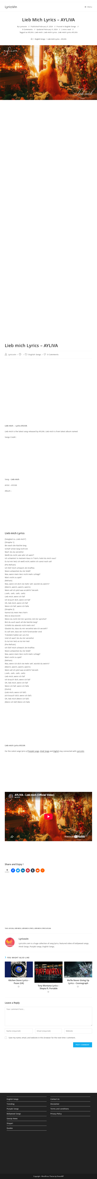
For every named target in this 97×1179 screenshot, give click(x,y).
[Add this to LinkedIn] (23, 870)
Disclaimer (54, 1104)
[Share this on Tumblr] (33, 870)
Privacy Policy (56, 1113)
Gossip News (12, 1118)
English (56, 751)
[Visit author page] (10, 942)
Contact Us (54, 1099)
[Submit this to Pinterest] (28, 870)
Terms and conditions (59, 1109)
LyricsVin (11, 7)
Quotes (10, 1128)
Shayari (10, 1123)
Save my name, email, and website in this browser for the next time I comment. (42, 1037)
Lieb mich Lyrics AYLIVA (68, 32)
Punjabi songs (33, 751)
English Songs (70, 26)
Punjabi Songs (13, 1109)
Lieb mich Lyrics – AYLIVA (56, 39)
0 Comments (27, 29)
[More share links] (43, 870)
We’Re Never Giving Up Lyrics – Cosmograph (78, 981)
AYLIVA (31, 32)
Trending (10, 1104)
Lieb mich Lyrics (50, 32)
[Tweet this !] (18, 870)
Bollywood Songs (14, 1113)
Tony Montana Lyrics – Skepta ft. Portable (48, 987)
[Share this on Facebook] (13, 870)
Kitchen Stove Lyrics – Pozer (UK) (18, 981)
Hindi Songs (44, 751)
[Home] (31, 39)
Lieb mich (39, 32)
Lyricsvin (23, 26)
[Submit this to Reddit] (38, 870)
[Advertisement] (48, 129)
